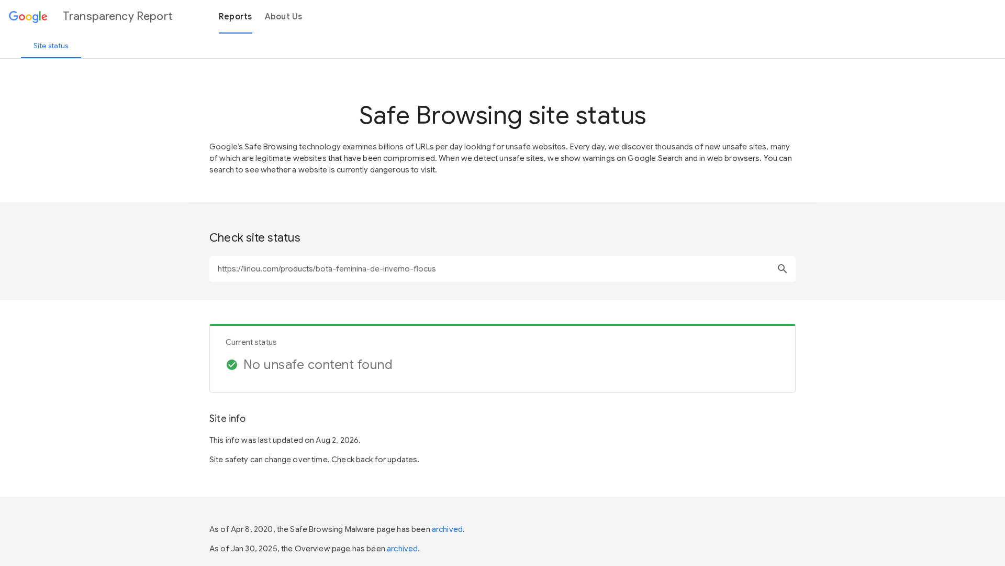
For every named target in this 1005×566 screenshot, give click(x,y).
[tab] (51, 45)
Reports (235, 17)
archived (447, 529)
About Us (284, 17)
